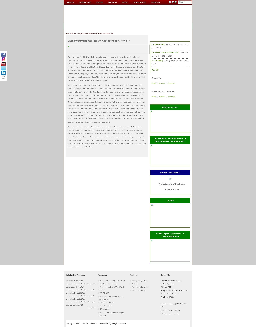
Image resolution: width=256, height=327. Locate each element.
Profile (153, 83)
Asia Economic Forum (108, 284)
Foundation (155, 2)
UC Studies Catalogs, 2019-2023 (112, 281)
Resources (109, 26)
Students (123, 26)
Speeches (171, 83)
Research (135, 26)
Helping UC (112, 2)
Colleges (82, 26)
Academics (96, 26)
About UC (70, 26)
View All (91, 308)
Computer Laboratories (140, 287)
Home (67, 33)
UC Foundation (105, 309)
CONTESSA (104, 293)
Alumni (147, 26)
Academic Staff (85, 2)
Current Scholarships (75, 281)
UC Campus (136, 284)
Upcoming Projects (163, 26)
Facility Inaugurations (139, 281)
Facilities (70, 2)
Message (162, 83)
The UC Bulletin (105, 306)
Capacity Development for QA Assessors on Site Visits (95, 33)
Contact (125, 2)
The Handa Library (106, 303)
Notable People (140, 2)
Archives (99, 2)
